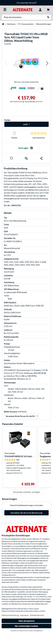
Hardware (11, 24)
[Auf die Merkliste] (11, 158)
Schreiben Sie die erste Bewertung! (26, 512)
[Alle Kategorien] (5, 9)
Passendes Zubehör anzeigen (26, 492)
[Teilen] (41, 158)
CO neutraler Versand (26, 3)
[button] (6, 63)
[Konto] (40, 9)
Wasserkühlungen (43, 24)
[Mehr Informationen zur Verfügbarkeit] (31, 148)
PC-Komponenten (25, 24)
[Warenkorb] (48, 9)
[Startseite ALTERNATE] (22, 9)
